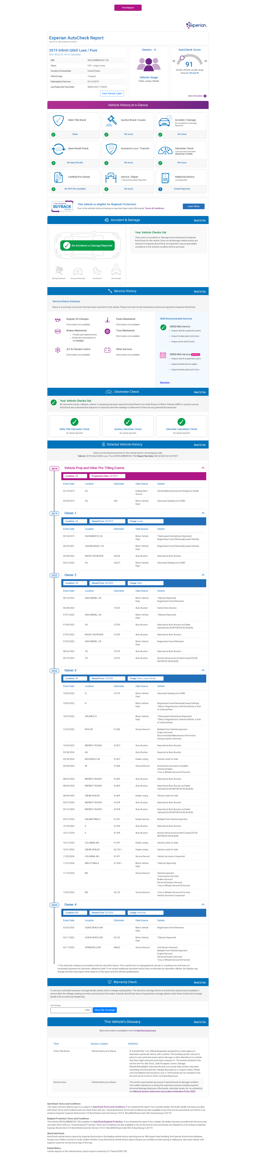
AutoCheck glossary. (146, 1030)
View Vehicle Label (112, 93)
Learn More (194, 206)
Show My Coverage (105, 1010)
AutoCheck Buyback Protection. (108, 1122)
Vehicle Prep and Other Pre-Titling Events (94, 468)
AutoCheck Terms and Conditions (109, 1107)
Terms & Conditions (154, 208)
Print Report (128, 8)
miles (87, 1010)
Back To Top (200, 220)
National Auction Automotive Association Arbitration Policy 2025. (164, 1091)
